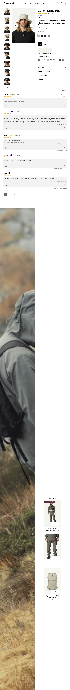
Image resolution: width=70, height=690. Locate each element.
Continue (52, 358)
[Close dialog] (68, 322)
